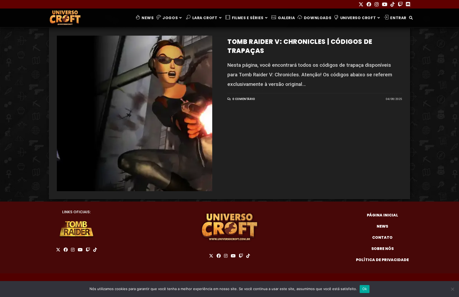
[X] (58, 250)
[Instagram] (73, 250)
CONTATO (382, 237)
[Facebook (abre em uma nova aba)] (369, 4)
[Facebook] (65, 250)
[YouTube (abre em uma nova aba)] (384, 4)
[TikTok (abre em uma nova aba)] (392, 4)
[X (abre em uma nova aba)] (361, 4)
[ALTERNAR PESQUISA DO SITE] (411, 18)
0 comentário (243, 99)
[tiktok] (95, 250)
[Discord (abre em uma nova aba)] (407, 4)
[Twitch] (88, 250)
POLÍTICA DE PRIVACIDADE (382, 259)
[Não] (452, 289)
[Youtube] (80, 250)
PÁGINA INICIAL (382, 215)
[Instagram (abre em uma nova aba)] (376, 4)
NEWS (382, 226)
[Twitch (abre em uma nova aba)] (400, 4)
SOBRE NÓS (382, 248)
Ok (364, 289)
